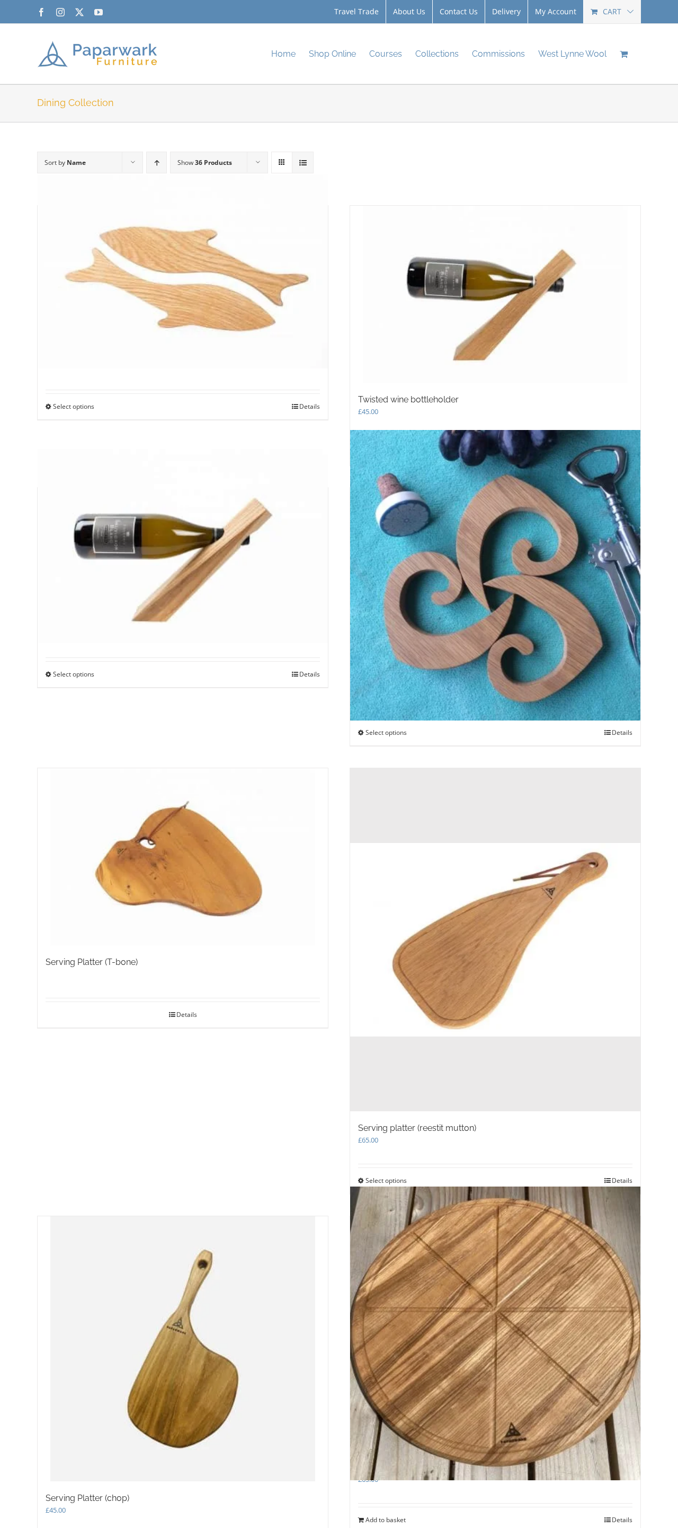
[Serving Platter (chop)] (183, 1348)
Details (309, 406)
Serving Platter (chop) (87, 1498)
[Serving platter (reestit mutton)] (495, 939)
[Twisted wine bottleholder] (495, 294)
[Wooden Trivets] (183, 271)
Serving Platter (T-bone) (92, 962)
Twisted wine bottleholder (408, 399)
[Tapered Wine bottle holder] (183, 546)
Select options (73, 406)
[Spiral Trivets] (495, 575)
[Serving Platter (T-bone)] (183, 856)
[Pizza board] (495, 1333)
